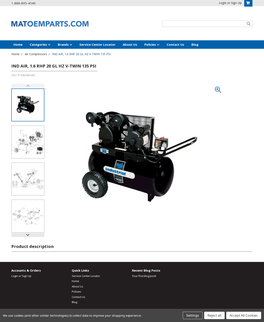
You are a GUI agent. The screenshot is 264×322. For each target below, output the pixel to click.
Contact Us (175, 44)
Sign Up (26, 276)
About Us (130, 44)
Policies (150, 44)
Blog (194, 44)
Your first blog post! (144, 276)
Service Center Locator (97, 44)
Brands (64, 44)
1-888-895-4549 (23, 3)
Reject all (214, 315)
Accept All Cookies (244, 315)
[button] (27, 235)
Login (14, 276)
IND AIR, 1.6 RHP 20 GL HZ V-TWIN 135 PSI (81, 54)
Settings (192, 315)
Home (17, 44)
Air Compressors (36, 54)
